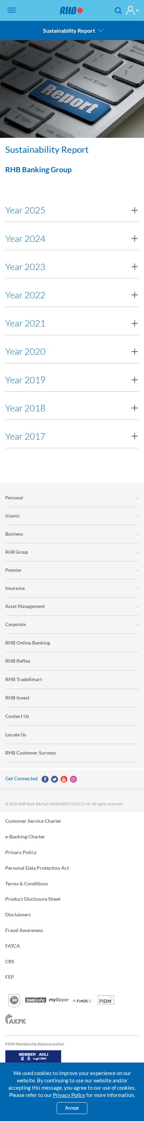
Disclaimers (18, 914)
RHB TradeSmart (23, 679)
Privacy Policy (20, 852)
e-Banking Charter (25, 836)
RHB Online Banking (27, 643)
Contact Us (17, 716)
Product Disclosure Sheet (32, 899)
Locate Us (15, 734)
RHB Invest (17, 698)
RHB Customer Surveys (30, 753)
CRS (9, 961)
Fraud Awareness (24, 930)
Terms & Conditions (26, 883)
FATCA (12, 945)
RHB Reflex (17, 661)
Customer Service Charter (33, 821)
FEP (9, 977)
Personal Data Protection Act (37, 867)
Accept (72, 1108)
